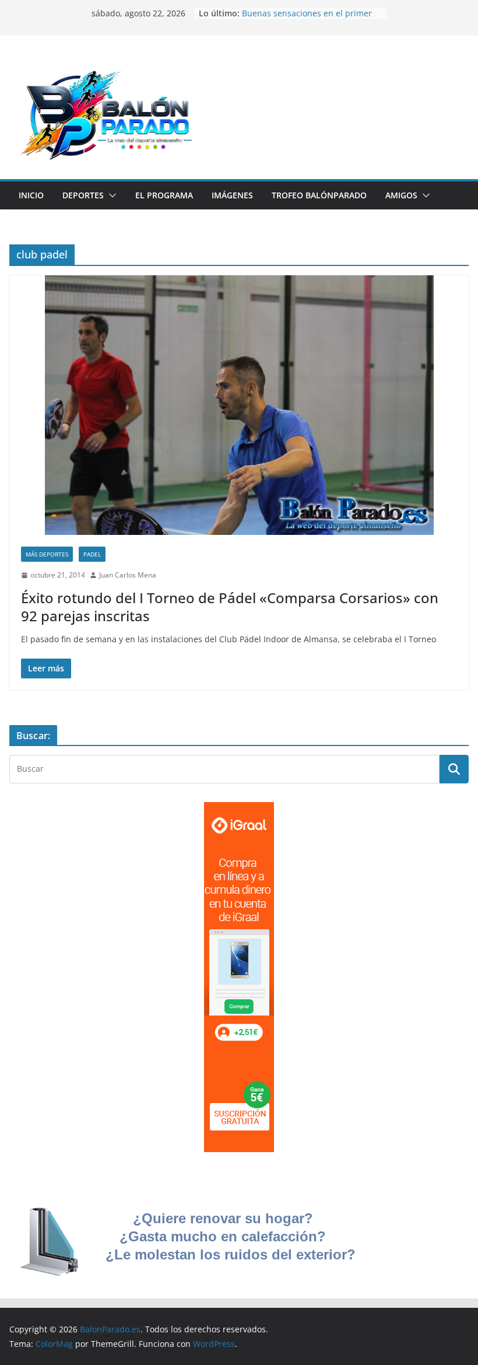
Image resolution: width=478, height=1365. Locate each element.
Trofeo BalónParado (319, 195)
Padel (92, 554)
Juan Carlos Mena (127, 575)
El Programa (164, 195)
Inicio (31, 195)
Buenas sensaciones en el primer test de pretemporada (307, 19)
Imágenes (232, 195)
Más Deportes (47, 554)
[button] (110, 195)
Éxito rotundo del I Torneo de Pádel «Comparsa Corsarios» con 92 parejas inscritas (229, 606)
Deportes (83, 195)
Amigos (401, 195)
